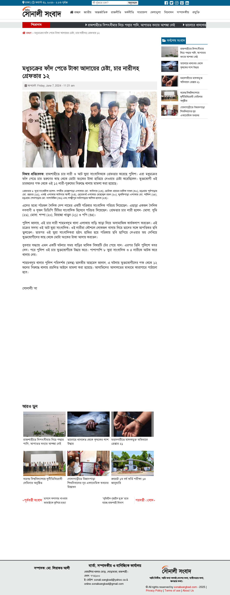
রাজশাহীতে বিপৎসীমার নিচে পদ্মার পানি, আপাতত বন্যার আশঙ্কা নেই (118, 25)
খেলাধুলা (155, 12)
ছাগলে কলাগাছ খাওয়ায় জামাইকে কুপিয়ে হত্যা (44, 500)
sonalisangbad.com (185, 587)
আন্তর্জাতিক (101, 12)
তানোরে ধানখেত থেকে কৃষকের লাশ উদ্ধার (198, 25)
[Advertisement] (83, 51)
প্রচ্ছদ (77, 12)
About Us (188, 590)
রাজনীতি (116, 12)
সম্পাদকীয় (183, 12)
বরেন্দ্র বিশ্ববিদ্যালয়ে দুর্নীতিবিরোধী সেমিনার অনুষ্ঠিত (191, 97)
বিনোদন (169, 12)
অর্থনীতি (129, 12)
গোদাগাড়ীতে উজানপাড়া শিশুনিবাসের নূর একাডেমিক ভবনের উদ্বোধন (88, 483)
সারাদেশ (142, 12)
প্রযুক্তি (196, 12)
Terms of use (172, 590)
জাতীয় (87, 12)
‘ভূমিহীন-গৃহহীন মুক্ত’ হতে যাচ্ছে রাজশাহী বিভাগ (128, 500)
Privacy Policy (154, 590)
